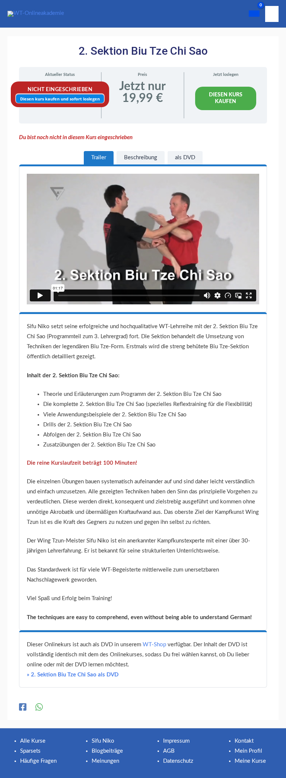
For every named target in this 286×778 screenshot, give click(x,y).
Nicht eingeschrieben (60, 89)
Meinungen (105, 761)
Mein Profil (248, 751)
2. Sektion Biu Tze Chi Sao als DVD (72, 675)
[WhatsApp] (39, 707)
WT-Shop (154, 644)
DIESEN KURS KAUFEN (225, 98)
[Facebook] (22, 707)
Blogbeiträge (107, 751)
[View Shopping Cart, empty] (254, 13)
